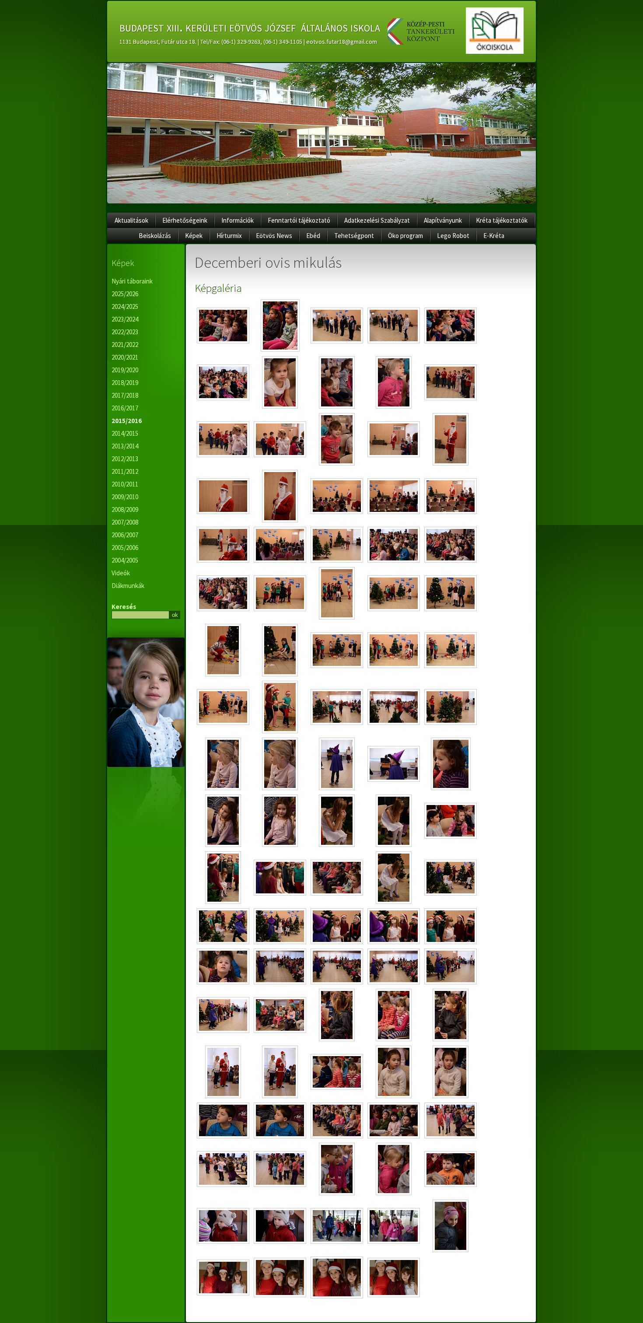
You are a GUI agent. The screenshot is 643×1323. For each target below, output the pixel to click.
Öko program (405, 235)
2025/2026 (125, 294)
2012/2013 (125, 459)
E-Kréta (493, 235)
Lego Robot (453, 235)
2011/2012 (125, 471)
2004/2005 (125, 560)
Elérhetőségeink (184, 220)
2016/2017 (125, 408)
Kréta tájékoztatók (502, 220)
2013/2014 (125, 446)
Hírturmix (229, 235)
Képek (194, 235)
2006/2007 (125, 535)
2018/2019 (125, 382)
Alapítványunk (443, 220)
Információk (237, 220)
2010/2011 (125, 484)
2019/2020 (125, 370)
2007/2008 (125, 522)
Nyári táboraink (132, 281)
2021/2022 (125, 344)
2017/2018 (125, 395)
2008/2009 (125, 509)
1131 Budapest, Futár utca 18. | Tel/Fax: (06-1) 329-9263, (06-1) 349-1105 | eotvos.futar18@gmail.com (248, 42)
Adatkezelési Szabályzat (377, 220)
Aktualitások (131, 220)
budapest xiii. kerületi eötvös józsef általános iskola (249, 26)
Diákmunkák (128, 585)
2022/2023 (125, 332)
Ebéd (313, 235)
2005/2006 (125, 547)
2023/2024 (125, 319)
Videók (121, 573)
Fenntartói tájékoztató (299, 220)
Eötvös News (274, 235)
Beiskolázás (155, 235)
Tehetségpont (354, 235)
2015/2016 (127, 420)
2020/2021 (125, 357)
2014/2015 (125, 433)
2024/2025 (125, 306)
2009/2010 (125, 497)
